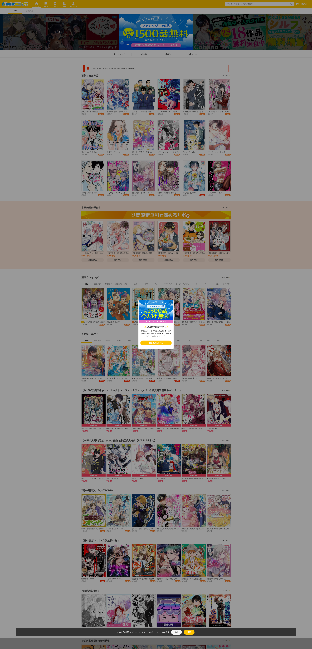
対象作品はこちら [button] (156, 343)
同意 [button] (189, 632)
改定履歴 (165, 632)
